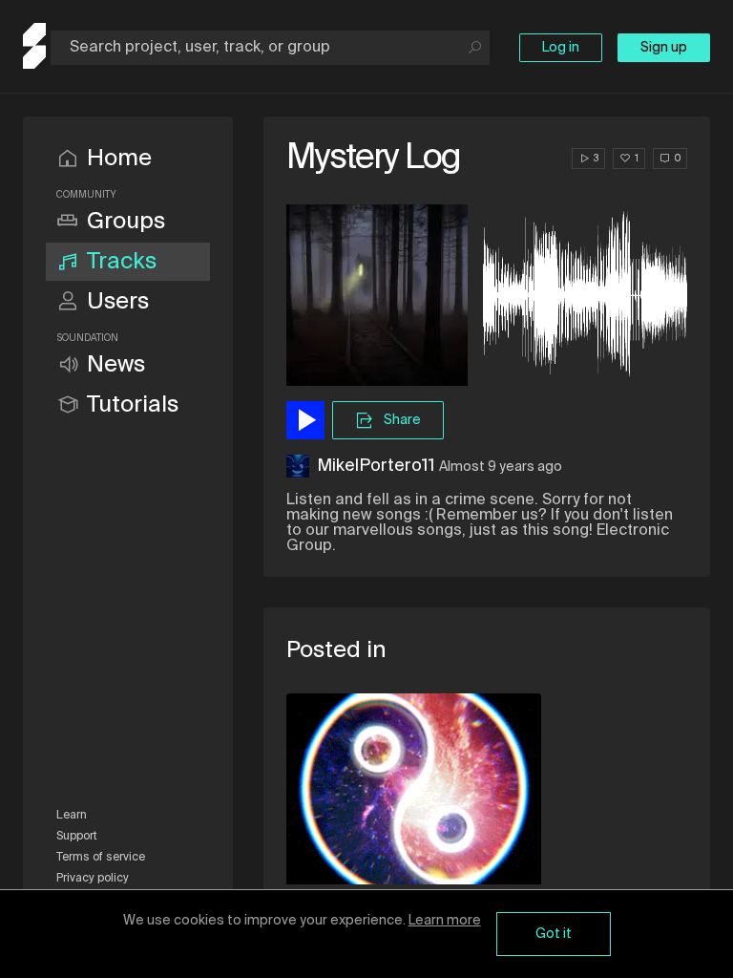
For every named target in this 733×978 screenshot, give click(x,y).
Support (76, 836)
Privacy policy (92, 878)
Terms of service (100, 857)
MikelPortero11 (376, 466)
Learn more (444, 920)
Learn (71, 815)
